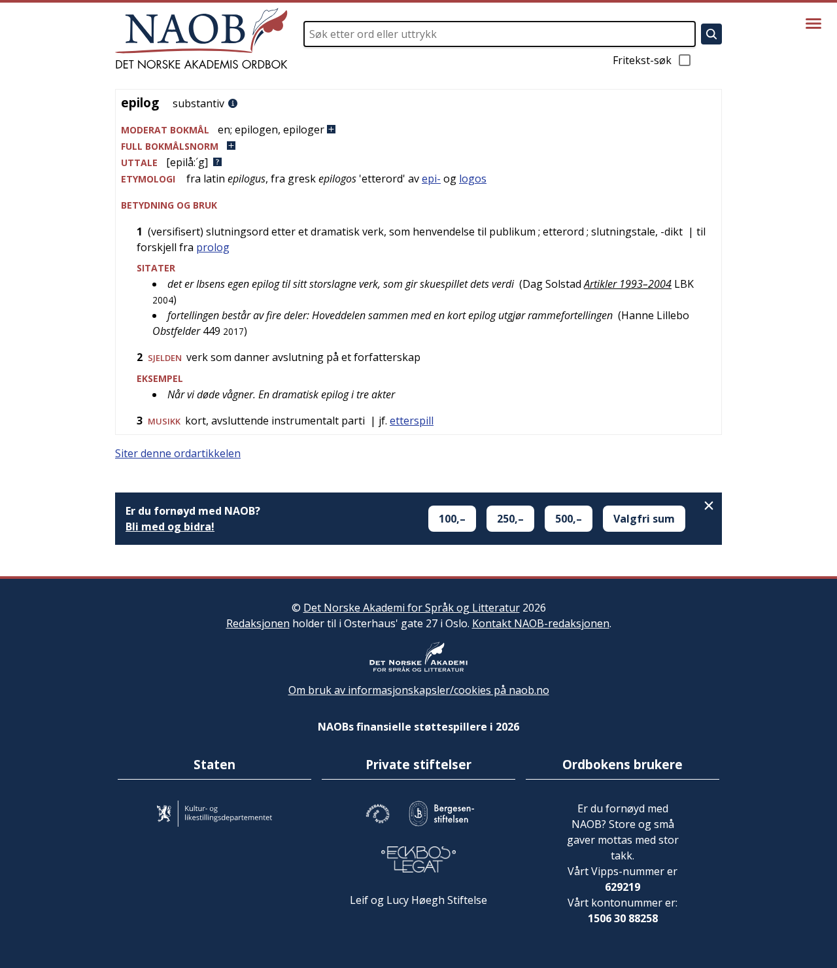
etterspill (412, 420)
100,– (452, 518)
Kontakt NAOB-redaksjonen (540, 623)
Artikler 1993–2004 (628, 284)
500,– (568, 518)
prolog (213, 247)
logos (473, 178)
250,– (510, 518)
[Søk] (711, 34)
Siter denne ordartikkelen (178, 453)
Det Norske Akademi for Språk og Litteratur (411, 607)
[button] (418, 130)
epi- (431, 178)
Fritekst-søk (642, 60)
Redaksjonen (258, 623)
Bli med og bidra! (170, 526)
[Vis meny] (813, 23)
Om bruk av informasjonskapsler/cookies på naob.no (418, 690)
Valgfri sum (644, 518)
